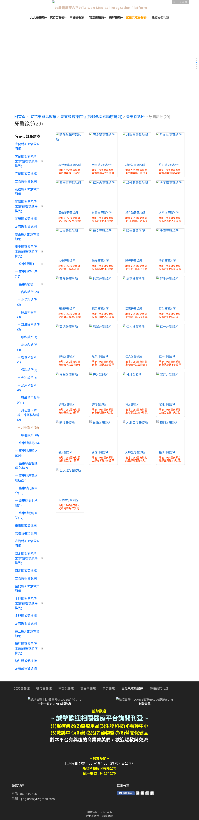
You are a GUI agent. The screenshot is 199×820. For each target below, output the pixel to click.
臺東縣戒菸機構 (26, 525)
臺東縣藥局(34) (29, 443)
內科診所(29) (30, 292)
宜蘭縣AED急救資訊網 (27, 146)
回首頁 (19, 116)
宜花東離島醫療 (43, 116)
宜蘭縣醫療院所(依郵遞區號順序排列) (26, 161)
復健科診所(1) (27, 359)
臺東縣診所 (135, 116)
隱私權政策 (92, 816)
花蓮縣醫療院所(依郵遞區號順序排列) (26, 206)
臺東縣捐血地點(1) (26, 503)
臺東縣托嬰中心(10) (26, 490)
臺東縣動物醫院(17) (26, 515)
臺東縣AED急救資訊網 (27, 236)
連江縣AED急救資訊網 (27, 633)
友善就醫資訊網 (26, 181)
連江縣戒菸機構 (26, 661)
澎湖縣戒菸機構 (26, 571)
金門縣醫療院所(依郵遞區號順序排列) (26, 603)
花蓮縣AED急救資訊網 (27, 191)
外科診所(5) (29, 378)
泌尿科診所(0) (27, 387)
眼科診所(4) (29, 337)
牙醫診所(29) (30, 427)
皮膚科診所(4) (27, 347)
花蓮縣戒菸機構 (26, 219)
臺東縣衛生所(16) (26, 274)
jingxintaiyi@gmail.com (38, 799)
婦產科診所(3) (27, 314)
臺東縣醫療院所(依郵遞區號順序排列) (91, 116)
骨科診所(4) (29, 370)
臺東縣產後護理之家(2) (26, 465)
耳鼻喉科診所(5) (28, 327)
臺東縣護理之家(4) (26, 453)
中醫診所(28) (30, 435)
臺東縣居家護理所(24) (26, 478)
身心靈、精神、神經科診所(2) (28, 415)
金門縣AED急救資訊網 (27, 588)
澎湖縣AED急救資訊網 (27, 543)
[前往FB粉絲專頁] (126, 793)
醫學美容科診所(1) (28, 400)
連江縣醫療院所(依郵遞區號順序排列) (26, 648)
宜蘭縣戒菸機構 (26, 174)
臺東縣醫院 (26, 264)
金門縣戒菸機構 (26, 616)
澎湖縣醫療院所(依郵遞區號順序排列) (26, 558)
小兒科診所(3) (27, 302)
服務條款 (107, 816)
